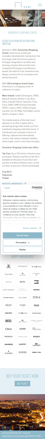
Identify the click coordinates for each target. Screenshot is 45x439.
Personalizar (21, 242)
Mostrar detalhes (30, 228)
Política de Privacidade (28, 220)
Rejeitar (22, 250)
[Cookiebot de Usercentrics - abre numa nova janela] (32, 187)
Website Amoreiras (12, 184)
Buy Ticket (22, 383)
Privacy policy (26, 433)
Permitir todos (23, 235)
